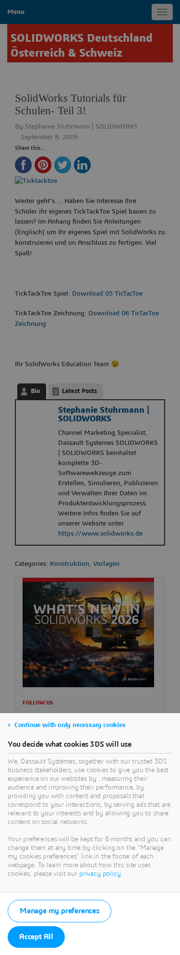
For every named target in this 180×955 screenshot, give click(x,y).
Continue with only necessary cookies (70, 725)
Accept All (36, 937)
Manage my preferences (59, 911)
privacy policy (100, 874)
